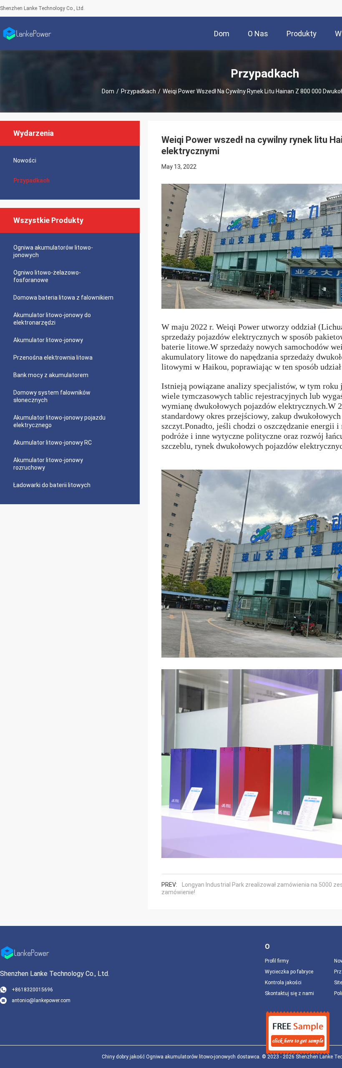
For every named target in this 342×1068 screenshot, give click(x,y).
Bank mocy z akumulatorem (50, 375)
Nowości (24, 160)
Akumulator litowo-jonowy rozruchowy (48, 464)
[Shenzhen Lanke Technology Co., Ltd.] (27, 33)
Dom (108, 91)
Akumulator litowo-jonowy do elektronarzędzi (52, 319)
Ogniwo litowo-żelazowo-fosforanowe (47, 276)
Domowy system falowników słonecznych (52, 396)
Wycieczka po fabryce (289, 972)
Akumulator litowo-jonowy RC (52, 442)
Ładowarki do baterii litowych (52, 485)
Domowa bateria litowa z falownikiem (63, 297)
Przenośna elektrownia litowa (53, 357)
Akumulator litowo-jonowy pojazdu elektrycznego (59, 421)
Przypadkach (138, 91)
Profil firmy (277, 961)
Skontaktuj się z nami (289, 993)
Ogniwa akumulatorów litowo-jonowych (53, 251)
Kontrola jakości (283, 982)
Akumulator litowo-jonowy (48, 340)
